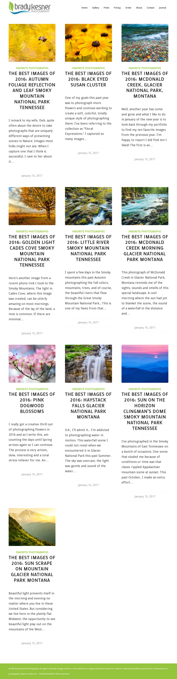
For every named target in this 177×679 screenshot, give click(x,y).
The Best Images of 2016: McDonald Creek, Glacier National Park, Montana (145, 84)
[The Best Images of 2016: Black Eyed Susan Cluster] (88, 43)
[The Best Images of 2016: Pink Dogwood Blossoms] (32, 364)
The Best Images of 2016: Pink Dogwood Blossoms (32, 402)
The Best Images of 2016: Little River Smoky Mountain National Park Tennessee (88, 248)
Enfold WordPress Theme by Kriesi (54, 674)
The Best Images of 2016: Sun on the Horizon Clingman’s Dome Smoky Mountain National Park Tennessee (145, 411)
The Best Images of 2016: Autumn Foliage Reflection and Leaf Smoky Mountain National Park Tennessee (32, 90)
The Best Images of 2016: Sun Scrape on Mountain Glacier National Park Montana (32, 569)
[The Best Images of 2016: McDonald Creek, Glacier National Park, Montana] (145, 43)
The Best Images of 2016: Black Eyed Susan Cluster (88, 79)
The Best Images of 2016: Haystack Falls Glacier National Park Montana (88, 405)
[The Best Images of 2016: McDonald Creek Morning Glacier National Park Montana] (145, 206)
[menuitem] (84, 8)
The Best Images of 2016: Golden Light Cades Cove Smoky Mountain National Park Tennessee (32, 251)
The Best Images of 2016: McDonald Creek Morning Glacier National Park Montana (145, 248)
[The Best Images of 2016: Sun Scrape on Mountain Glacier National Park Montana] (32, 527)
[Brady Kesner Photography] (30, 8)
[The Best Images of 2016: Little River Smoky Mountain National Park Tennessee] (88, 206)
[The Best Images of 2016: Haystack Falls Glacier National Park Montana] (88, 364)
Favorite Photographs (32, 68)
